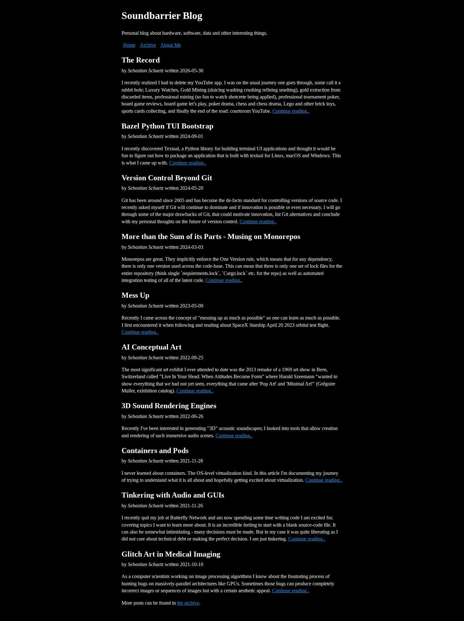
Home (129, 45)
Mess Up (135, 295)
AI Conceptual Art (151, 347)
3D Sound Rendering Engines (169, 406)
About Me (170, 45)
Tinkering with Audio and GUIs (173, 495)
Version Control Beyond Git (167, 178)
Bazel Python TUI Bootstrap (167, 126)
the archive (188, 603)
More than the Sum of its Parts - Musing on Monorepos (211, 236)
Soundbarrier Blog (162, 15)
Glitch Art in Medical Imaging (171, 554)
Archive (148, 45)
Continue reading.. (290, 111)
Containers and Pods (155, 450)
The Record (141, 60)
